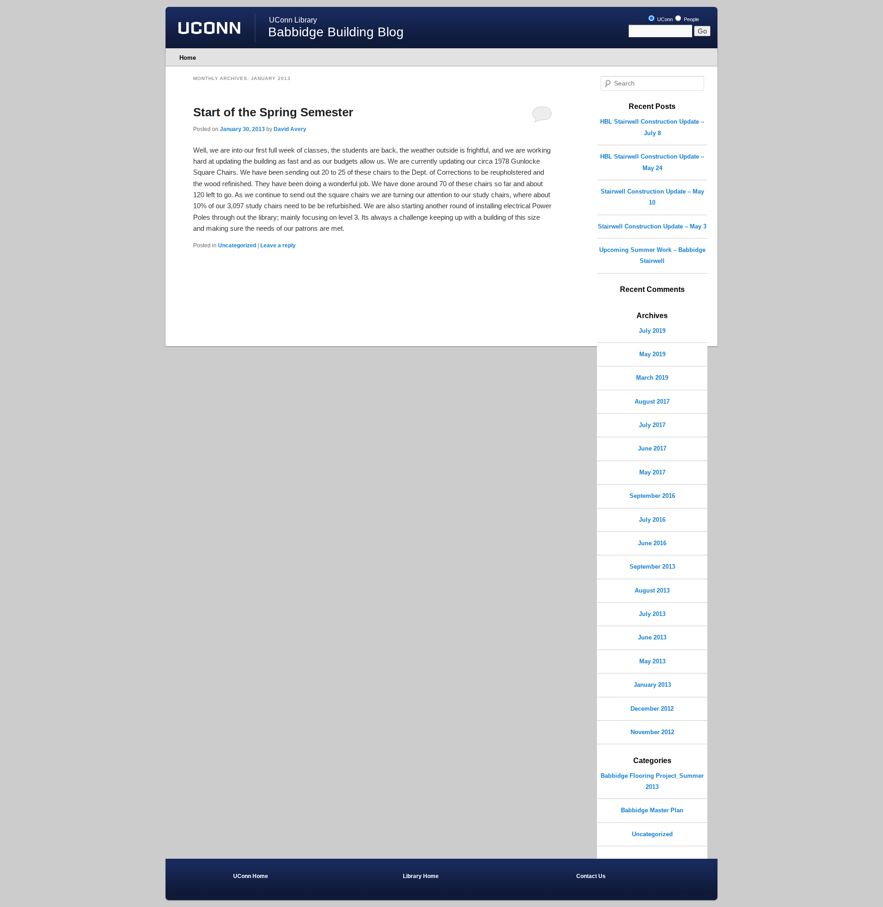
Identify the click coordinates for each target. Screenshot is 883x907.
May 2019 (652, 354)
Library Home (421, 876)
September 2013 (652, 566)
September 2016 (652, 495)
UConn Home (250, 876)
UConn (664, 19)
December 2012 (652, 708)
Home (187, 57)
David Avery (290, 129)
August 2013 (652, 590)
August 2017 (652, 401)
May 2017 (652, 472)
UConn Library (293, 20)
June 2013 (652, 637)
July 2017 (652, 425)
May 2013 (652, 661)
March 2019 (652, 377)
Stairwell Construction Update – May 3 (652, 226)
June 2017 (652, 448)
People (690, 19)
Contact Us (591, 876)
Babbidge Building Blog (336, 32)
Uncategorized (237, 245)
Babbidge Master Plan (652, 810)
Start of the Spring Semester (273, 112)
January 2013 (652, 684)
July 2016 (652, 519)
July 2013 (652, 613)
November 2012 (652, 732)
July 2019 (652, 330)
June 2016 (652, 543)
